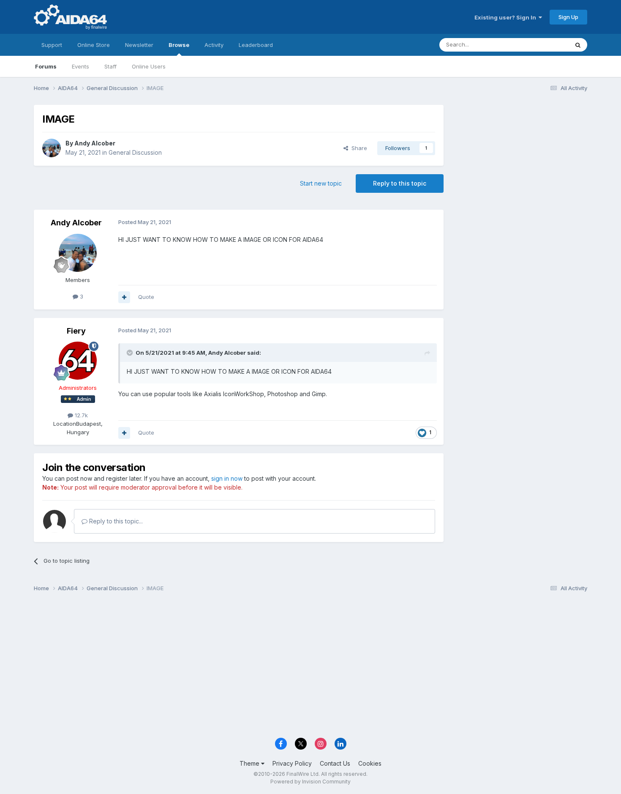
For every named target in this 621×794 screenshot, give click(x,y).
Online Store (93, 44)
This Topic (544, 44)
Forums (46, 66)
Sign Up (568, 17)
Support (51, 44)
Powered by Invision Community (310, 781)
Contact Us (335, 763)
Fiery (76, 330)
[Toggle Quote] (130, 352)
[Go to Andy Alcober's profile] (51, 148)
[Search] (578, 45)
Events (80, 66)
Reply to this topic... (115, 521)
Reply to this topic (399, 183)
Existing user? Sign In (506, 17)
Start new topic (321, 183)
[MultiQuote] (124, 297)
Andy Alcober (94, 143)
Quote (146, 296)
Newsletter (139, 44)
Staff (110, 66)
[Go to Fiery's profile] (78, 361)
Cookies (369, 763)
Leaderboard (256, 44)
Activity (213, 44)
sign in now (226, 478)
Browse (179, 44)
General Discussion (135, 152)
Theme (250, 763)
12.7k (80, 415)
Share (357, 148)
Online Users (149, 66)
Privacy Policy (292, 763)
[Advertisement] (519, 161)
